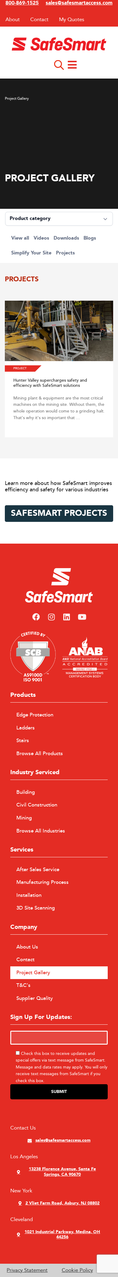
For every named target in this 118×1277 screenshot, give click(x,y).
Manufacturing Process (42, 882)
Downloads (66, 238)
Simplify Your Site (31, 253)
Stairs (22, 741)
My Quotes (71, 19)
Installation (28, 895)
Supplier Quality (34, 998)
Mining (24, 818)
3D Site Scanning (35, 908)
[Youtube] (81, 617)
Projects (65, 253)
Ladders (25, 728)
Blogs (90, 238)
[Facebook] (36, 617)
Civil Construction (36, 805)
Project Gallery (33, 973)
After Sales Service (37, 870)
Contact (39, 19)
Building (25, 792)
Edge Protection (34, 715)
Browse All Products (39, 754)
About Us (27, 947)
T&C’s (23, 985)
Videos (41, 238)
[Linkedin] (66, 617)
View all (20, 238)
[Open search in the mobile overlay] (59, 64)
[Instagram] (51, 617)
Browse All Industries (40, 831)
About (12, 19)
